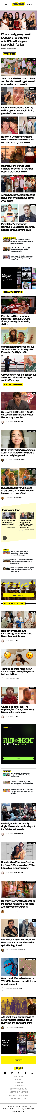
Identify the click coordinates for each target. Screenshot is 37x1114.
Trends (16, 640)
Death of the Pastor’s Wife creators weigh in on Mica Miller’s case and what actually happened (18, 453)
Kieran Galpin (9, 421)
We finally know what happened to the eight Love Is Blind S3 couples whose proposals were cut (18, 904)
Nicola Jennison (27, 529)
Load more (18, 1060)
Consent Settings (18, 1095)
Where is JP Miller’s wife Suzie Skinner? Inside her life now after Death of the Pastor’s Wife (17, 168)
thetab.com (14, 1106)
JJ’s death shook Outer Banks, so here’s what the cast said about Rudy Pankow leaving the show (17, 1020)
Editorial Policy (18, 1089)
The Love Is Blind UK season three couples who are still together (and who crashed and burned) (18, 81)
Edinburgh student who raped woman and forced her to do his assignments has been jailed (21, 561)
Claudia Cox (9, 497)
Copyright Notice (18, 1092)
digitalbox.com (20, 1111)
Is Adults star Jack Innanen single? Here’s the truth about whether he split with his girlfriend (18, 942)
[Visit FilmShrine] (18, 744)
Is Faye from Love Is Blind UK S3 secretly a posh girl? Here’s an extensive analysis (20, 249)
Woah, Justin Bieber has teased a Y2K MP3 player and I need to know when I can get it (18, 981)
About (18, 1079)
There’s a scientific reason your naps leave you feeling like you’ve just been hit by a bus (17, 671)
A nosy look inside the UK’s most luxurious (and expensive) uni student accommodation (21, 783)
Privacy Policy (18, 1098)
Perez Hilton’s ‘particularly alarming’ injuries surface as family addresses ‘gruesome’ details (18, 227)
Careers (18, 1083)
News (8, 528)
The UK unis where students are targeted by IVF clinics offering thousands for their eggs (20, 553)
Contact (18, 1076)
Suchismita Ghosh (11, 459)
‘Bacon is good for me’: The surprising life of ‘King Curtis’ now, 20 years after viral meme (17, 709)
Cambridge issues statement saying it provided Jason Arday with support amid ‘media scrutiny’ (27, 524)
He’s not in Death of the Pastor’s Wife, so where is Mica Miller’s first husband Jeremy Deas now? (17, 139)
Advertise (18, 1086)
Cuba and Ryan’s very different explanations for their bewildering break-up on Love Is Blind (17, 491)
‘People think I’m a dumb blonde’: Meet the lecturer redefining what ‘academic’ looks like (22, 791)
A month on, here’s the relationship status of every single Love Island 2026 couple (18, 198)
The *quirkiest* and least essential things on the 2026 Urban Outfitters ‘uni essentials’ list (22, 775)
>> (5, 538)
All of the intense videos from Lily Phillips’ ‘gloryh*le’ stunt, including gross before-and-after (17, 110)
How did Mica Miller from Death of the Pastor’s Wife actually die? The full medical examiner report (18, 865)
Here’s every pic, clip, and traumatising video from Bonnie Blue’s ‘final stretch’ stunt (16, 633)
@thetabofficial (7, 280)
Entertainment (18, 421)
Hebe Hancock (10, 678)
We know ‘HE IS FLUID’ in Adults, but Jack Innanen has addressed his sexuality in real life (17, 415)
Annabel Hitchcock (11, 527)
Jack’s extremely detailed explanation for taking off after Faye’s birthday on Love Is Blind (21, 257)
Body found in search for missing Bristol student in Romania (8, 522)
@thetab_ (6, 1045)
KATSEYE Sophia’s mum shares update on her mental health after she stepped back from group (22, 569)
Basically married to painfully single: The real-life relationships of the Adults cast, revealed (18, 826)
